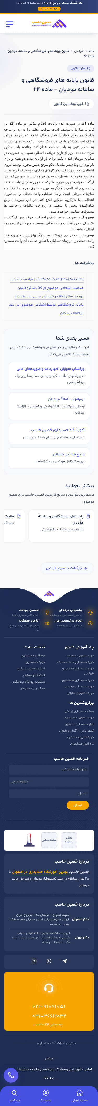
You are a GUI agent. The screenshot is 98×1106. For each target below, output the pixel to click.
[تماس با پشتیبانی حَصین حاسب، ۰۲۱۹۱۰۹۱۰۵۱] (11, 1075)
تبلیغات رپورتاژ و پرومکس (28, 681)
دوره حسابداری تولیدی (79, 686)
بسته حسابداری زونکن (79, 711)
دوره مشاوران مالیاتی (80, 693)
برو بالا (49, 1077)
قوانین (79, 51)
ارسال (77, 805)
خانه (91, 51)
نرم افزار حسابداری (33, 655)
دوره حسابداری (35, 662)
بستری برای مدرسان (32, 688)
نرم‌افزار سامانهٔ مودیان (66, 399)
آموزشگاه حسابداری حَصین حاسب (58, 430)
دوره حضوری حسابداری (79, 717)
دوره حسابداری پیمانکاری (77, 680)
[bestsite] (29, 840)
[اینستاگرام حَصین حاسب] (34, 962)
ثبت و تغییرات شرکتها (31, 668)
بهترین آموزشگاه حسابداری (56, 1043)
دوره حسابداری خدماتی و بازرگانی (78, 671)
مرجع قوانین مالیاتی (69, 454)
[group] (49, 526)
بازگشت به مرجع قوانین (64, 568)
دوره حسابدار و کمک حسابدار (75, 662)
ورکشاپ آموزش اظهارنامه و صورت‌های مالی (50, 369)
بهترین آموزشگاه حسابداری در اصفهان (40, 872)
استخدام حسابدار (33, 675)
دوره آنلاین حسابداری (80, 737)
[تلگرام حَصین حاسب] (64, 962)
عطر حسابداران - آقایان (79, 724)
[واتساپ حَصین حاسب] (49, 962)
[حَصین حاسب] (49, 29)
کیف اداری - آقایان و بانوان (76, 730)
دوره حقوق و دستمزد (80, 655)
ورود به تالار (51, 9)
